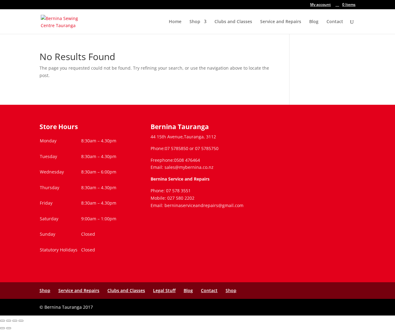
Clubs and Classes (233, 21)
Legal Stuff (164, 290)
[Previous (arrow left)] (2, 328)
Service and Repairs (280, 21)
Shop (194, 21)
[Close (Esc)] (21, 321)
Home (175, 21)
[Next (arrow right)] (8, 328)
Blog (313, 21)
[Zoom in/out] (2, 321)
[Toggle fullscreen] (8, 321)
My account (320, 5)
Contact (334, 21)
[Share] (14, 321)
